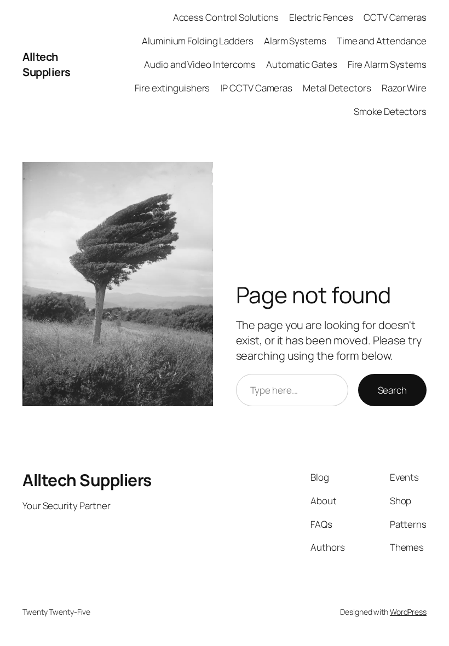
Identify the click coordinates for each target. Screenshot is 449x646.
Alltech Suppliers (46, 64)
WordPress (408, 612)
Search (392, 390)
